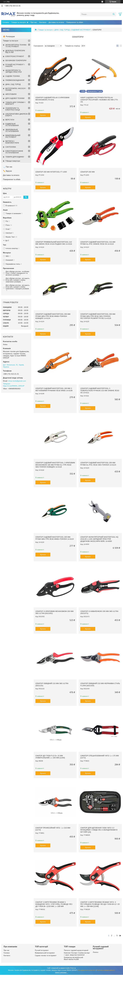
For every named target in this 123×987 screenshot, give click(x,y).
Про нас (34, 22)
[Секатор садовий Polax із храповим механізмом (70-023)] (55, 72)
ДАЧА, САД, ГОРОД (62, 30)
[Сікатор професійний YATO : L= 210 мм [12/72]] (55, 802)
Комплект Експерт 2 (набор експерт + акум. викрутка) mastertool (77, 954)
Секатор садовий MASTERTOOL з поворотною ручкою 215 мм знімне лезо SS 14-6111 (99, 390)
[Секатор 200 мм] (100, 146)
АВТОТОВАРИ (10, 94)
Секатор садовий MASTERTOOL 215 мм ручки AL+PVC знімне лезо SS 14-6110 (97, 243)
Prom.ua (73, 968)
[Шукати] (113, 14)
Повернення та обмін (74, 22)
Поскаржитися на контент (87, 970)
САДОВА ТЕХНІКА (12, 76)
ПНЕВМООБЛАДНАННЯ (14, 80)
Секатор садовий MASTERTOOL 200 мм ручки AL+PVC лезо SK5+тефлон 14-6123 (98, 464)
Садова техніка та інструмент (45, 955)
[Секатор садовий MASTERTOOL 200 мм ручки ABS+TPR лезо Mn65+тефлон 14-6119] (55, 511)
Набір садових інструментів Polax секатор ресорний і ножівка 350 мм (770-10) (99, 100)
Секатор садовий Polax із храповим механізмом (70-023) (52, 99)
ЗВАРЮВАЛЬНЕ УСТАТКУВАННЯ (12, 130)
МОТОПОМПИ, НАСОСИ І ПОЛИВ (15, 89)
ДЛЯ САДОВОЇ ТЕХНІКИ (14, 98)
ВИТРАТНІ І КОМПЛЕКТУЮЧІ (12, 142)
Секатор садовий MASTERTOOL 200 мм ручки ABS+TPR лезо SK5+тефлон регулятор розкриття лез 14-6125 (97, 316)
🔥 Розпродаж (9, 36)
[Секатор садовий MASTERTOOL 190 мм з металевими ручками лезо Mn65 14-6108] (55, 362)
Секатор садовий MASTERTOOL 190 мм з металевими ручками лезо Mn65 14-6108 (53, 389)
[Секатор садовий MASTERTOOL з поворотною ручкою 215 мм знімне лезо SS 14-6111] (100, 362)
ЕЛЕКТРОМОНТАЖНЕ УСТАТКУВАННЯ (14, 152)
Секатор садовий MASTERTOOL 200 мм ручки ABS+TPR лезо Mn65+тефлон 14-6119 (54, 538)
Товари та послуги (18, 22)
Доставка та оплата (56, 22)
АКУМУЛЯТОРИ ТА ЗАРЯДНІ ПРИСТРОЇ (13, 71)
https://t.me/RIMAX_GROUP (13, 386)
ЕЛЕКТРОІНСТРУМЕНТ (14, 56)
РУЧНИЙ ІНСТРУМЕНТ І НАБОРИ (15, 65)
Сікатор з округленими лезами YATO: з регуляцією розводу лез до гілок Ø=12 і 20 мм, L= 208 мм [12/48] (100, 904)
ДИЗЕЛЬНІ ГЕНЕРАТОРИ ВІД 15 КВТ (15, 51)
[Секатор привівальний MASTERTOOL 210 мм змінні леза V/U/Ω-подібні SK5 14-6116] (55, 216)
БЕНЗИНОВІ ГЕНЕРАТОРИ (15, 60)
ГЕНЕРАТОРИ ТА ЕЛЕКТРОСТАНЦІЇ (12, 109)
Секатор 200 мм (87, 172)
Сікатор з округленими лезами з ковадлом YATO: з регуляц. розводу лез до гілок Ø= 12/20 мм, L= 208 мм (53, 904)
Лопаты (95, 952)
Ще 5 (7, 240)
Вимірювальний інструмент (45, 953)
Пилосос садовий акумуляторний (76, 950)
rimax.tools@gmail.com (17, 381)
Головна (5, 22)
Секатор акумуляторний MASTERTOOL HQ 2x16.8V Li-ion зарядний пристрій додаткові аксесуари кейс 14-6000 (99, 539)
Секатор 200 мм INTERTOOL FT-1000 (51, 172)
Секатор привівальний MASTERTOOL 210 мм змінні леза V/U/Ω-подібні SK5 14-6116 (53, 243)
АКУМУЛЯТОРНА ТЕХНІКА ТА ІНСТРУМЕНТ (15, 45)
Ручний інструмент (42, 950)
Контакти (42, 22)
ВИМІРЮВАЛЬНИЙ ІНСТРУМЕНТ (12, 136)
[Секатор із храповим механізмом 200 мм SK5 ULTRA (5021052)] (55, 585)
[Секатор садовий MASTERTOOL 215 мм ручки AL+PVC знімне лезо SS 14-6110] (100, 216)
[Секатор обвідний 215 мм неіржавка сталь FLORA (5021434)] (100, 657)
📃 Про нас (7, 167)
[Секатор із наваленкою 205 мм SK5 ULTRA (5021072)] (100, 585)
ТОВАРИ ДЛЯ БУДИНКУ (14, 157)
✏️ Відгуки (7, 171)
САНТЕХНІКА (10, 147)
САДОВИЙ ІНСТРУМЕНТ (81, 30)
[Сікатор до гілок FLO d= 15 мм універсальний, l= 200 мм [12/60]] (55, 730)
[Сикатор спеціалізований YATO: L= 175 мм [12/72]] (100, 730)
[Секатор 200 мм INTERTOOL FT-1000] (55, 146)
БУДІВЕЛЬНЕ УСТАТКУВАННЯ (12, 124)
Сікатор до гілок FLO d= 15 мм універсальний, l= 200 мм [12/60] (50, 757)
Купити (43, 115)
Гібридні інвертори (12, 161)
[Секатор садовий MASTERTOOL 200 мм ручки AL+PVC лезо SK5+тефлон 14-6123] (100, 437)
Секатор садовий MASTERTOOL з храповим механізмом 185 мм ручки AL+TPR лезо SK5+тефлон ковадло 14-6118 (55, 465)
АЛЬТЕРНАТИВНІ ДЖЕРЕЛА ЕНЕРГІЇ (16, 115)
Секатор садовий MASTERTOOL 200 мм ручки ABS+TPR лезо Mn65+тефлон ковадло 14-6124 (52, 316)
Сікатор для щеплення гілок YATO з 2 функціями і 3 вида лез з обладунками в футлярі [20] (98, 830)
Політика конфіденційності (106, 970)
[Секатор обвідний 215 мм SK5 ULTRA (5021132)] (55, 657)
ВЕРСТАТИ (9, 120)
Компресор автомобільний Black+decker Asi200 (73, 958)
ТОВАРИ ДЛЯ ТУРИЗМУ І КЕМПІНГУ (15, 103)
